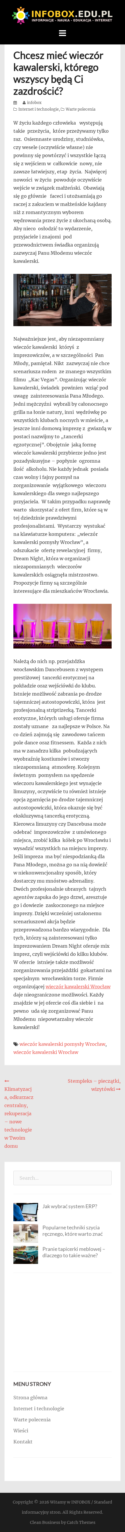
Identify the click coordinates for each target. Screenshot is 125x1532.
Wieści (20, 1431)
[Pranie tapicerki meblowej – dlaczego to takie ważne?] (25, 1254)
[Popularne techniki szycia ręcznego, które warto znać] (25, 1233)
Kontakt (23, 1442)
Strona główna (30, 1397)
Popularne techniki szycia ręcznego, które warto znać (72, 1230)
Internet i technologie (38, 109)
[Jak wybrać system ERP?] (25, 1212)
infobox (34, 102)
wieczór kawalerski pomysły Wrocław (62, 1044)
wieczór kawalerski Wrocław (78, 986)
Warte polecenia (80, 109)
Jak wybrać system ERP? (69, 1206)
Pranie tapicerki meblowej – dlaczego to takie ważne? (73, 1252)
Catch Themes (81, 1522)
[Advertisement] (62, 1322)
